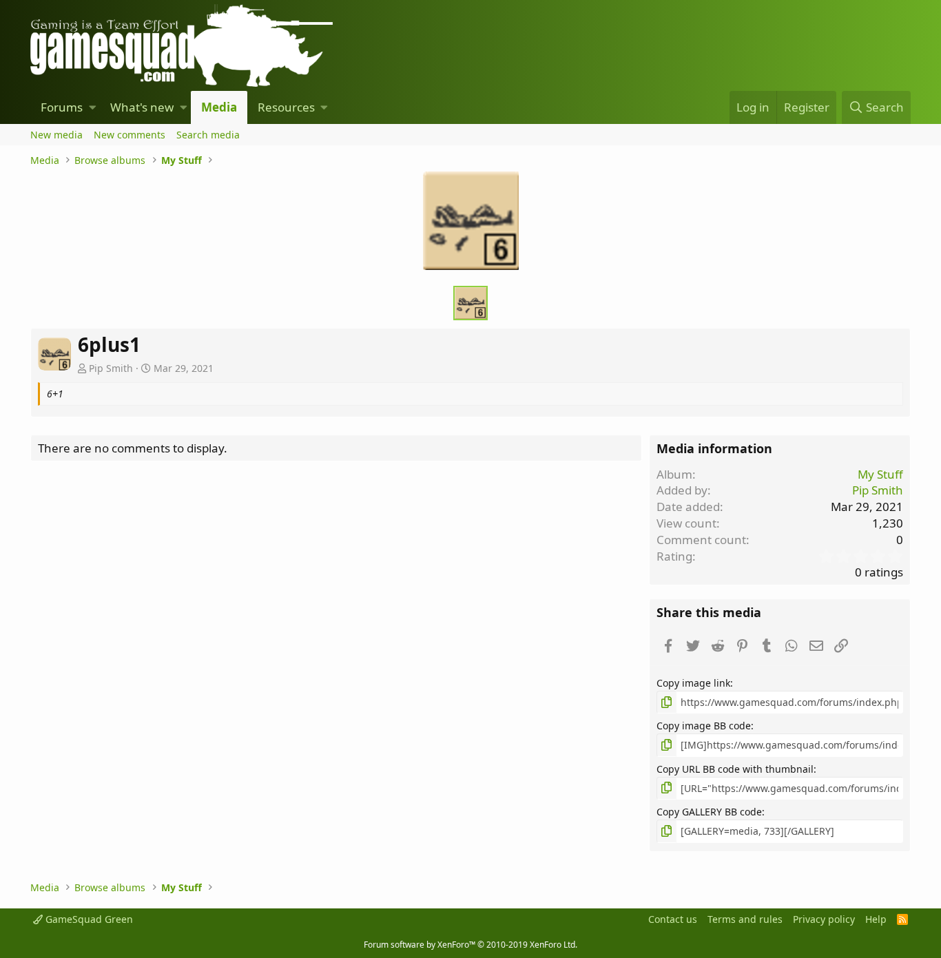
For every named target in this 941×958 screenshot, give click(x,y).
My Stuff (880, 474)
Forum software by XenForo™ (470, 944)
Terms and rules (745, 919)
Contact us (672, 919)
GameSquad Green (88, 919)
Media (219, 107)
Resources (286, 107)
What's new (142, 107)
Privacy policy (824, 919)
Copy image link (693, 682)
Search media (208, 134)
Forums (62, 107)
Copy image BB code (703, 725)
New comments (129, 134)
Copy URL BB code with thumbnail (735, 768)
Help (876, 919)
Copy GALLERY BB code (709, 811)
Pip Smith (111, 368)
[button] (92, 107)
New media (56, 134)
